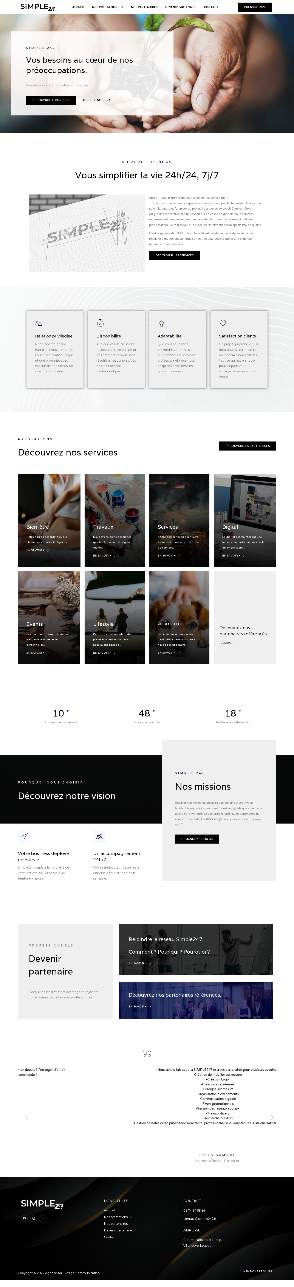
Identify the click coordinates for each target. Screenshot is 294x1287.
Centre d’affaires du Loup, (202, 1240)
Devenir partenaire (180, 7)
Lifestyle (103, 624)
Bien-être (37, 527)
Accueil (78, 7)
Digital (230, 527)
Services (168, 527)
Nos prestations (105, 7)
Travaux (103, 527)
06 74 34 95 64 (194, 1210)
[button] (255, 7)
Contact (211, 7)
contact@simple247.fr (199, 1219)
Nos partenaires (144, 7)
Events (34, 624)
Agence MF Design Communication (72, 1273)
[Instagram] (33, 1218)
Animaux (169, 623)
